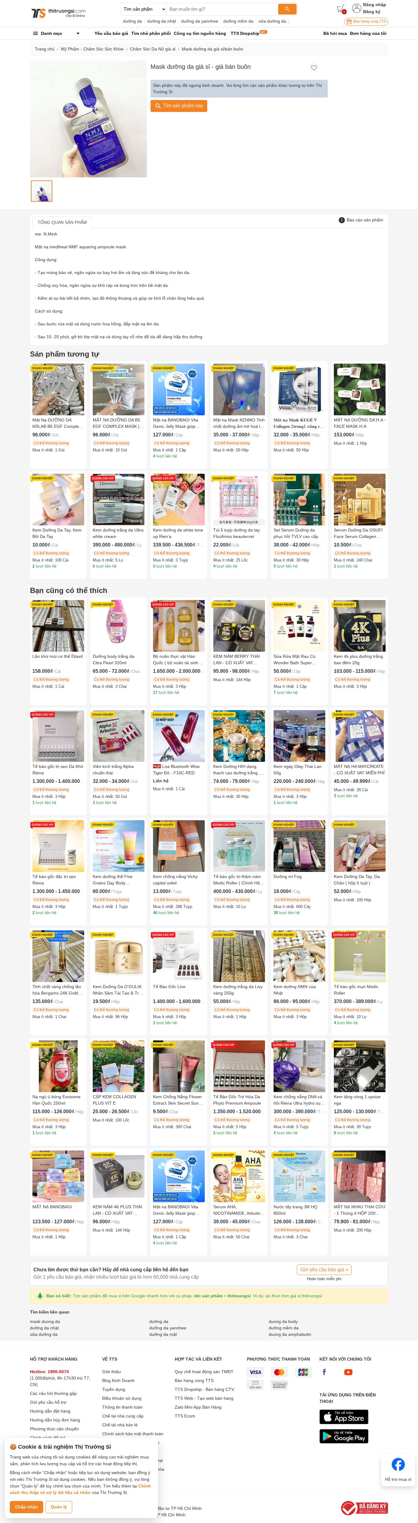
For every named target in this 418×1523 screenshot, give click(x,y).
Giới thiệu (111, 1371)
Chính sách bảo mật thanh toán (132, 1433)
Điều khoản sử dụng (121, 1398)
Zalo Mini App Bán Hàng (198, 1407)
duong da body (283, 1321)
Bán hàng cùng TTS (369, 21)
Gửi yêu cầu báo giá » (324, 1269)
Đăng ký (371, 11)
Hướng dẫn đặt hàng (50, 1411)
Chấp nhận (26, 1506)
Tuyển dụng (113, 1389)
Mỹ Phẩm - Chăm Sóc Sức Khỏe (92, 48)
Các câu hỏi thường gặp (53, 1393)
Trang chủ (44, 48)
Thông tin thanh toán (122, 1407)
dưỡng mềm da (238, 21)
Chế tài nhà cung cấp (123, 1416)
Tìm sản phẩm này (182, 105)
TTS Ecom (185, 1416)
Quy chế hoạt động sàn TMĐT (204, 1371)
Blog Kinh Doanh (118, 1380)
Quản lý (59, 1506)
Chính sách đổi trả (47, 1437)
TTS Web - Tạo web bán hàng (204, 1398)
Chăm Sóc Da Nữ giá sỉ (152, 48)
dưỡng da (132, 21)
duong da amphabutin (290, 1334)
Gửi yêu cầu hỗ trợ (48, 1402)
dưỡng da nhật (161, 21)
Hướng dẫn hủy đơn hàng (55, 1419)
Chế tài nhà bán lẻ (120, 1424)
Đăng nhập (374, 4)
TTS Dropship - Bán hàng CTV (204, 1389)
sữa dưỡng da (272, 21)
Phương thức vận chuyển (54, 1428)
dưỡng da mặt (163, 1334)
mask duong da (45, 1321)
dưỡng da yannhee (199, 21)
